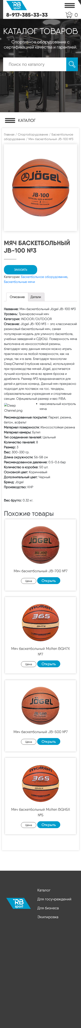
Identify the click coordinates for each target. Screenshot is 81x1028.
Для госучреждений (54, 899)
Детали (36, 297)
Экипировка (47, 917)
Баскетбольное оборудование (44, 277)
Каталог (43, 890)
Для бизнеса (48, 908)
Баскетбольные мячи (19, 282)
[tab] (17, 297)
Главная (9, 134)
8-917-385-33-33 (27, 14)
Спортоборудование (33, 134)
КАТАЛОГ (27, 120)
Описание (17, 297)
